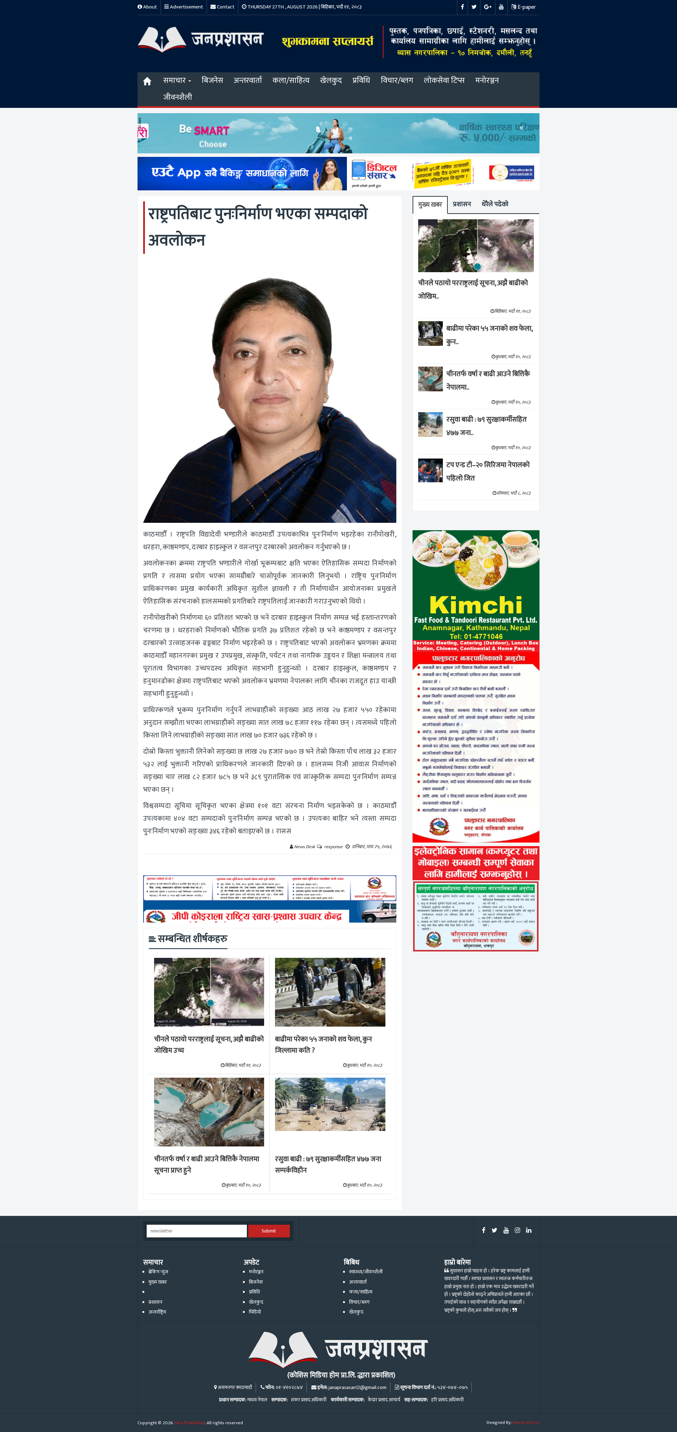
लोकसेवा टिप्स (444, 80)
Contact (225, 6)
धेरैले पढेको (495, 204)
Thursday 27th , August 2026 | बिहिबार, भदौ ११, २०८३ (304, 6)
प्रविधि (361, 80)
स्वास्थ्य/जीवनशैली (366, 1272)
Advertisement (186, 6)
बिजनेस (212, 80)
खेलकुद (331, 80)
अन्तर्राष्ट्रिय (157, 1312)
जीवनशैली (177, 97)
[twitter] (495, 1231)
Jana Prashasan (189, 1423)
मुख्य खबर (430, 204)
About (149, 6)
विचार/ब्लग (397, 80)
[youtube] (506, 1231)
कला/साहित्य (291, 80)
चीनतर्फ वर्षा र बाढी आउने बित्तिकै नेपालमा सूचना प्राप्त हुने (206, 1165)
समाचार (175, 80)
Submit (269, 1231)
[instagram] (517, 1231)
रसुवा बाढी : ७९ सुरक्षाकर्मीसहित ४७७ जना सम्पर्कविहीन (328, 1165)
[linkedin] (528, 1231)
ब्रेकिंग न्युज (158, 1272)
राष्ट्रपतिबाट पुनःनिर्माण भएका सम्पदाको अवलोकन (258, 227)
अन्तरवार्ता (248, 80)
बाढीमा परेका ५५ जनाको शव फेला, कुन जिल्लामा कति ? (323, 1045)
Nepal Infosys (526, 1422)
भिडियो (255, 1312)
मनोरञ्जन (487, 80)
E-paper (526, 7)
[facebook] (484, 1231)
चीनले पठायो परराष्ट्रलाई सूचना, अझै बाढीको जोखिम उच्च (209, 1045)
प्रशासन (462, 204)
